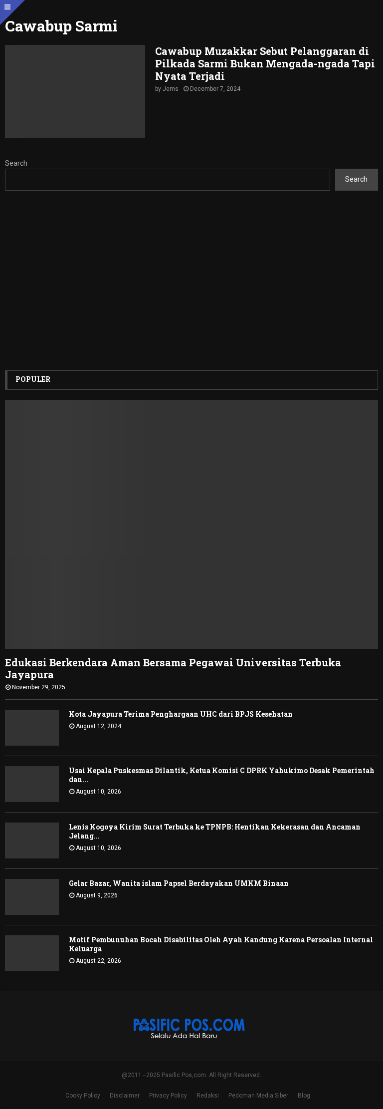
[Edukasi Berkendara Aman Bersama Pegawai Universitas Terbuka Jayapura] (191, 524)
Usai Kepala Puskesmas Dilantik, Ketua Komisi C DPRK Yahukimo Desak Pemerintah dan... (222, 775)
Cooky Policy (82, 1095)
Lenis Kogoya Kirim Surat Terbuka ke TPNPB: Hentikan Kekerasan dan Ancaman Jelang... (215, 831)
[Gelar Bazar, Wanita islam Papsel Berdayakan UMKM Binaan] (32, 897)
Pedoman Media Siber (258, 1095)
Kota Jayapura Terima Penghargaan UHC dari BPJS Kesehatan (181, 714)
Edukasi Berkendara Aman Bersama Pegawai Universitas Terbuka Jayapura (173, 668)
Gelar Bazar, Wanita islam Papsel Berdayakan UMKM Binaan (179, 883)
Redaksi (207, 1095)
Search (16, 163)
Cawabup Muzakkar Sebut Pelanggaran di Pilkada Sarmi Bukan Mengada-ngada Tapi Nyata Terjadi (265, 63)
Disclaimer (125, 1095)
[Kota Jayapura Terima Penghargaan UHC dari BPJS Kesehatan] (32, 728)
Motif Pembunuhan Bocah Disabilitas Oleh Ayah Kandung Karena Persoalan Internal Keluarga (221, 944)
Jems (171, 88)
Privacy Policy (168, 1095)
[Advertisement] (191, 280)
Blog (304, 1095)
